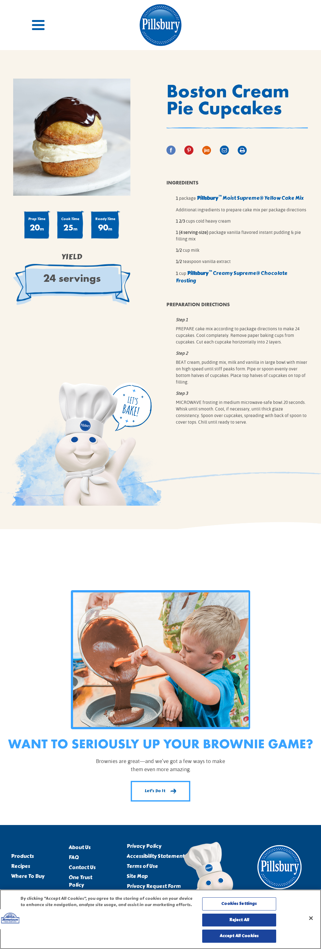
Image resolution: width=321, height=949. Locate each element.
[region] (160, 919)
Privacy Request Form (154, 886)
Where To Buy (28, 876)
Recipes (20, 866)
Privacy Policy (144, 846)
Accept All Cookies (239, 936)
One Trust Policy (80, 881)
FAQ (74, 857)
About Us (80, 847)
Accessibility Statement (156, 856)
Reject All (239, 920)
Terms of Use (142, 866)
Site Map (137, 876)
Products (22, 856)
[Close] (311, 918)
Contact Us (82, 867)
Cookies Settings (239, 903)
